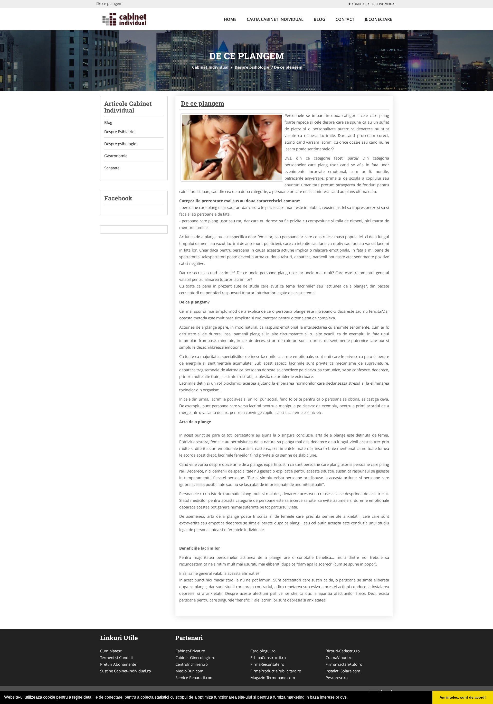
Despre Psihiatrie (119, 131)
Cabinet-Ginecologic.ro (195, 657)
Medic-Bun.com (189, 670)
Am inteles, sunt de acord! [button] (463, 697)
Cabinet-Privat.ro (190, 650)
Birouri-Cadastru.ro (343, 650)
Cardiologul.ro (263, 650)
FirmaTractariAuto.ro (344, 664)
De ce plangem (202, 103)
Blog (319, 19)
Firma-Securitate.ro (267, 664)
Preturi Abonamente (118, 664)
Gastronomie (115, 155)
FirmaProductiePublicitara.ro (275, 670)
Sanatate (111, 167)
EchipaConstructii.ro (268, 657)
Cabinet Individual (210, 67)
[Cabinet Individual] (130, 18)
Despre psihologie (252, 67)
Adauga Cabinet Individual (373, 4)
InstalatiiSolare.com (343, 670)
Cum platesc (111, 650)
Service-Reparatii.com (194, 677)
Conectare (379, 19)
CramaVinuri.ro (339, 657)
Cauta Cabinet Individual (275, 19)
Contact (345, 19)
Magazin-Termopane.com (272, 677)
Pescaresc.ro (337, 677)
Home (230, 19)
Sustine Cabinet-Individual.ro (125, 670)
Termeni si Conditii (116, 657)
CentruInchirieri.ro (191, 664)
